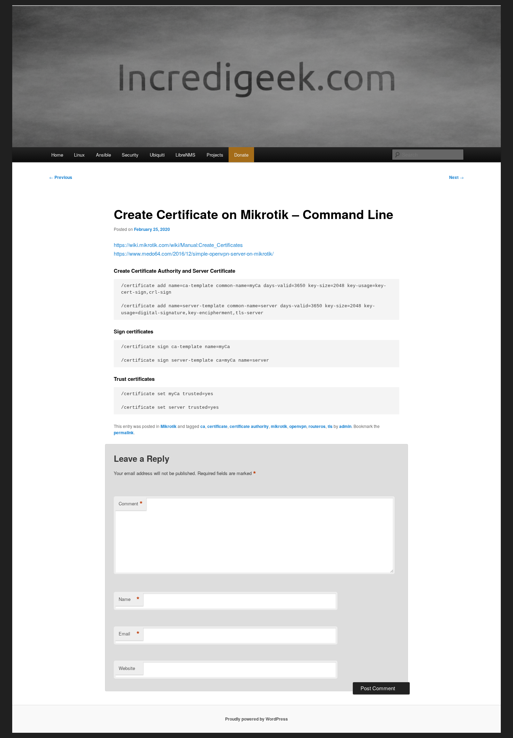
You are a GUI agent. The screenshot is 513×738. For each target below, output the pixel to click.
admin (345, 426)
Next (456, 177)
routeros (317, 426)
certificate (217, 426)
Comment (131, 503)
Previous (60, 177)
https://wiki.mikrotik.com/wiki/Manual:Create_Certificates (178, 244)
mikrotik (279, 426)
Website (127, 668)
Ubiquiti (157, 154)
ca (202, 426)
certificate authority (249, 426)
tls (330, 426)
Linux (79, 154)
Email (129, 633)
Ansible (103, 154)
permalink (124, 432)
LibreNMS (185, 154)
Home (57, 154)
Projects (215, 154)
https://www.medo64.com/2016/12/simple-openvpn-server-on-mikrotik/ (194, 253)
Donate (241, 154)
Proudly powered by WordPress (256, 719)
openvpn (297, 426)
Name (129, 599)
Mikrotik (169, 426)
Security (130, 154)
